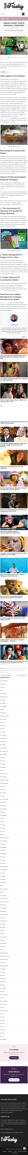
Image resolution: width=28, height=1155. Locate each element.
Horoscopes (5, 866)
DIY (3, 770)
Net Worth (4, 937)
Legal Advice (5, 889)
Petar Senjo (4, 57)
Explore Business (14, 1079)
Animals (4, 684)
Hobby (3, 860)
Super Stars (5, 994)
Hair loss (4, 844)
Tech (3, 997)
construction (5, 302)
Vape (3, 1026)
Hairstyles (4, 847)
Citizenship (4, 738)
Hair (3, 834)
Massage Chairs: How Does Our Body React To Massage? (7, 675)
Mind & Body (5, 914)
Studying (4, 988)
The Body (4, 1004)
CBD (3, 728)
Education (4, 776)
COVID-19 (4, 754)
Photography (5, 953)
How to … (4, 873)
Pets (3, 949)
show (7, 72)
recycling (2, 290)
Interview (4, 882)
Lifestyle (4, 895)
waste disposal (18, 670)
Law (3, 885)
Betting (3, 703)
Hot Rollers (4, 869)
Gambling (4, 808)
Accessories (5, 680)
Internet (4, 879)
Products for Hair (6, 956)
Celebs (3, 732)
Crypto (3, 760)
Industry (4, 876)
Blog (3, 709)
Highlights (4, 853)
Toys (3, 1017)
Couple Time (5, 751)
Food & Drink (5, 799)
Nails (3, 933)
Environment (5, 783)
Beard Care (4, 696)
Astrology (4, 693)
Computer (4, 748)
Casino (3, 725)
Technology (4, 1001)
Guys (3, 831)
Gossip (3, 825)
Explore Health (14, 1057)
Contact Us (10, 1151)
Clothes (4, 744)
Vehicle (3, 1029)
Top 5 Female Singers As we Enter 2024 (22, 675)
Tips (3, 1007)
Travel (3, 1020)
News (3, 940)
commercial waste (9, 668)
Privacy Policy (15, 1153)
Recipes (4, 962)
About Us (4, 1151)
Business (17, 57)
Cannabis (4, 719)
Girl (3, 821)
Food (3, 796)
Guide (3, 828)
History (3, 857)
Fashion (4, 789)
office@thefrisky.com (8, 1129)
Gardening (4, 815)
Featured (4, 792)
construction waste (18, 668)
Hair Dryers (4, 841)
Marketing (4, 908)
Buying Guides (5, 716)
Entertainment (5, 780)
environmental (22, 79)
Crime (3, 757)
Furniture (4, 802)
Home (3, 863)
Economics (4, 773)
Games (3, 812)
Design (3, 767)
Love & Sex (4, 898)
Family (3, 786)
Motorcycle (4, 921)
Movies (3, 924)
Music (3, 930)
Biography (4, 706)
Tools (3, 1013)
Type (3, 1023)
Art (2, 690)
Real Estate (4, 959)
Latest (15, 1151)
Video (3, 1033)
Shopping (4, 978)
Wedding (4, 1039)
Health (3, 850)
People (21, 57)
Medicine (4, 911)
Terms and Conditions (22, 1151)
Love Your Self (5, 901)
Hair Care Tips (5, 837)
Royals (3, 972)
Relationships (5, 965)
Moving (3, 927)
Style (3, 991)
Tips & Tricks (5, 1010)
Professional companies (9, 670)
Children (4, 735)
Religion (4, 969)
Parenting (4, 943)
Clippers (4, 741)
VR (2, 1036)
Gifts (3, 818)
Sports (3, 985)
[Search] (23, 14)
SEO (3, 975)
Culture (3, 764)
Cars (3, 722)
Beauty (3, 700)
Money (3, 917)
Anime (3, 687)
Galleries (4, 805)
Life (3, 892)
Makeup (4, 905)
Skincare (4, 981)
